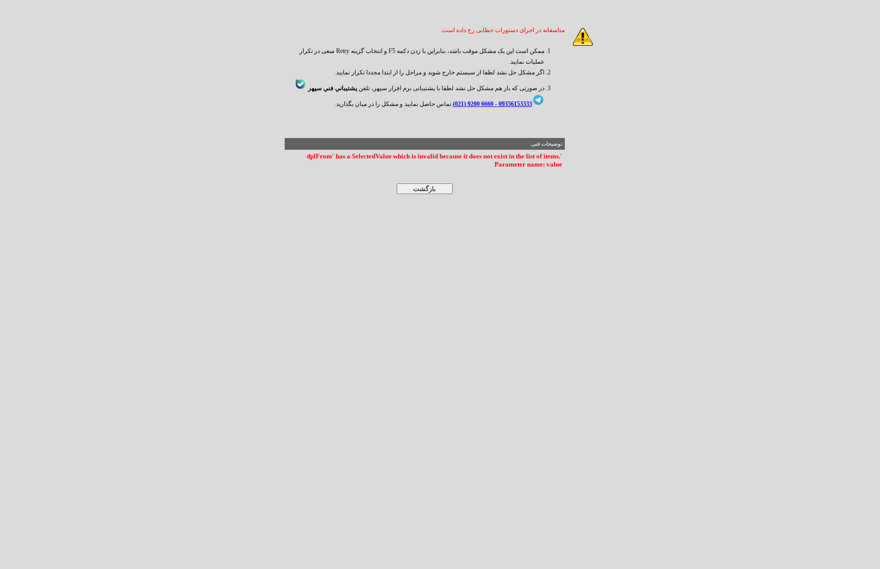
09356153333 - (512, 103)
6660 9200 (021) (473, 103)
